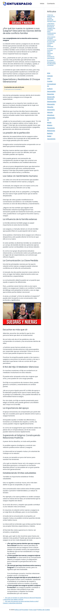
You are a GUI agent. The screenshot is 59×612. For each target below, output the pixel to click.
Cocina (49, 81)
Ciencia (50, 76)
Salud (49, 136)
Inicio (42, 3)
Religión (50, 133)
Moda (49, 122)
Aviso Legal (32, 610)
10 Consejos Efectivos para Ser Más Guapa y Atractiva (51, 63)
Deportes (50, 94)
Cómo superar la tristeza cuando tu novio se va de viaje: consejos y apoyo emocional (51, 41)
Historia (50, 112)
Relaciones (51, 131)
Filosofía (50, 107)
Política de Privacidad (21, 610)
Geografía (51, 110)
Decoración (51, 91)
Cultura (50, 89)
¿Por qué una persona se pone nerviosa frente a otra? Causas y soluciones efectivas (20, 602)
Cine (48, 79)
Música (49, 125)
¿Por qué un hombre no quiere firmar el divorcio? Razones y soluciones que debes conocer (22, 598)
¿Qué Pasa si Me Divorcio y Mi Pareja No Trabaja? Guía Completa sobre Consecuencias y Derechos (51, 29)
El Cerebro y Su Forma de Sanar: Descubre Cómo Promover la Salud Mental (51, 53)
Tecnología (51, 139)
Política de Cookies (44, 610)
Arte (48, 73)
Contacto (51, 3)
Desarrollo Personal (51, 98)
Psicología (51, 128)
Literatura (50, 115)
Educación (51, 104)
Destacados (51, 102)
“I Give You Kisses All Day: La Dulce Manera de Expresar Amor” (51, 18)
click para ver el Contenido (13, 89)
